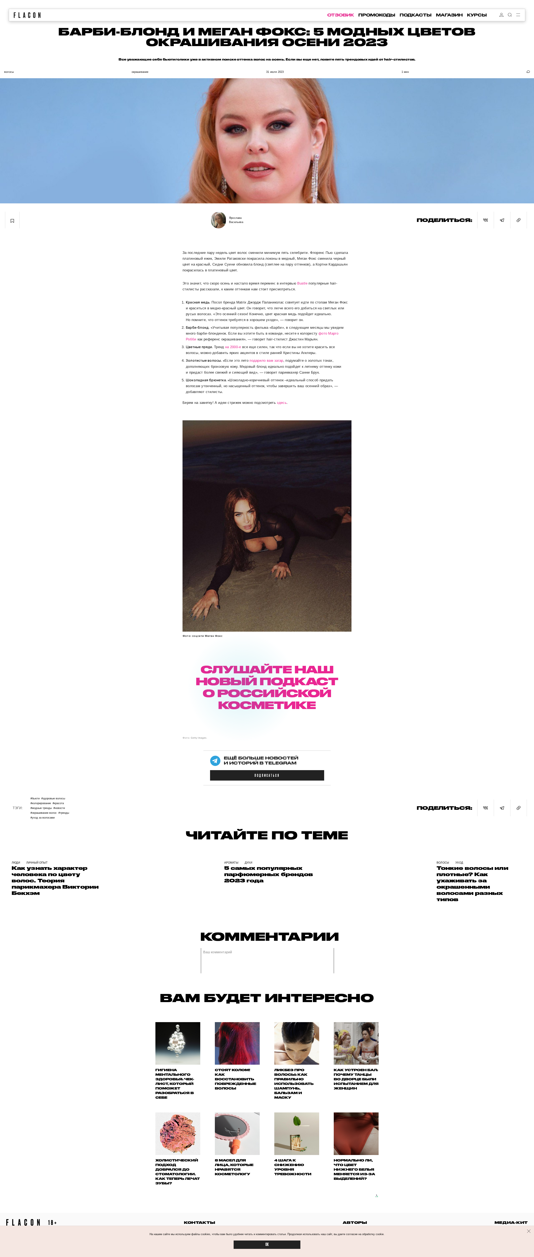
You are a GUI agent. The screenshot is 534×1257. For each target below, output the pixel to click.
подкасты (416, 15)
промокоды (376, 15)
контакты (199, 1222)
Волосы (9, 71)
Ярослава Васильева (236, 220)
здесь (282, 403)
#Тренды (63, 813)
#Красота (58, 803)
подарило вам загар (266, 361)
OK (267, 1244)
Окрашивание (140, 71)
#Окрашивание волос (43, 813)
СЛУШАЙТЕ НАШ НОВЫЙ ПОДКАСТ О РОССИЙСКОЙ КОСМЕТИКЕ (267, 687)
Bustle (302, 283)
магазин (449, 15)
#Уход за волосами (42, 817)
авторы (355, 1222)
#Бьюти (35, 798)
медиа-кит (511, 1222)
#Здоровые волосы (53, 798)
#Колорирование (40, 803)
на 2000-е (233, 347)
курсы (477, 15)
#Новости (59, 808)
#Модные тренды (41, 808)
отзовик (340, 15)
